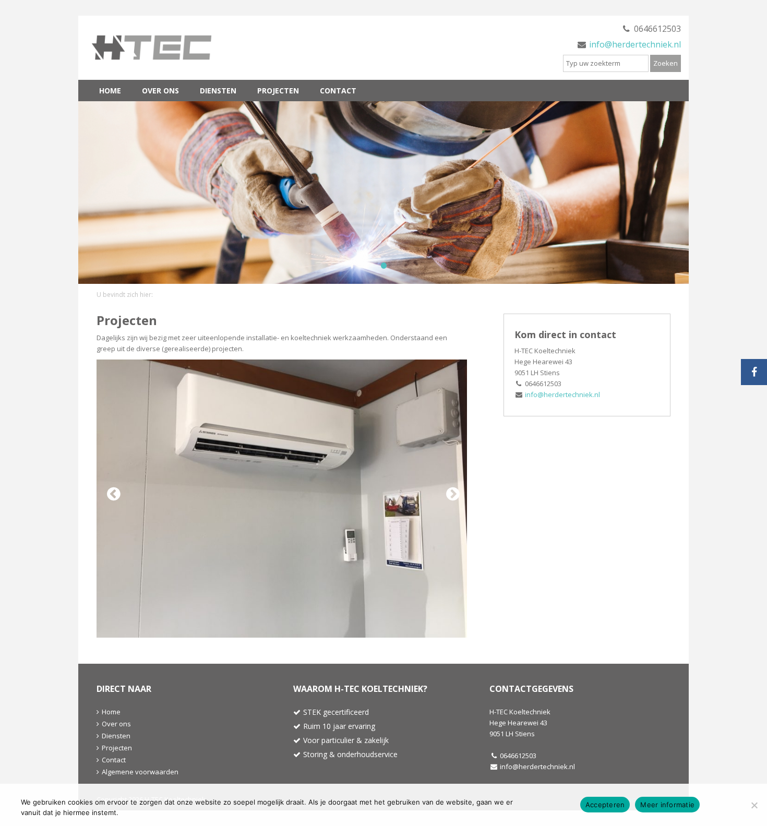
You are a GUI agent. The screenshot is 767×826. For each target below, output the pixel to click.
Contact (338, 90)
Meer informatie (667, 804)
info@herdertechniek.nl (635, 44)
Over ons (160, 90)
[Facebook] (754, 372)
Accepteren (605, 804)
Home (110, 90)
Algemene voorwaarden (140, 771)
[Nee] (754, 805)
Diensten (218, 90)
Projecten (278, 90)
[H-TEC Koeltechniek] (164, 47)
